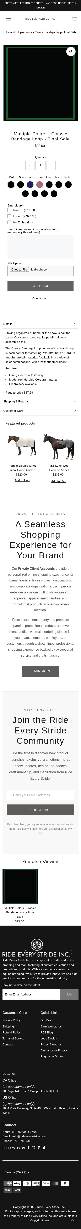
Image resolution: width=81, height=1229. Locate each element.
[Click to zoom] (71, 51)
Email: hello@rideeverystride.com (24, 1136)
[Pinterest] (39, 1148)
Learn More (40, 671)
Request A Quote (51, 1056)
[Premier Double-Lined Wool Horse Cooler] (22, 445)
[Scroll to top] (73, 1221)
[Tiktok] (44, 1148)
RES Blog (46, 1032)
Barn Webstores (51, 1026)
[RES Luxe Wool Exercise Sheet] (59, 445)
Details (7, 323)
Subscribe (40, 810)
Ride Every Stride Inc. (51, 1207)
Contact (7, 1044)
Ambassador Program (54, 1050)
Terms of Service (13, 1038)
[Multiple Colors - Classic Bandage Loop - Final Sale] (20, 886)
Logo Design (48, 1038)
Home (8, 32)
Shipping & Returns (16, 401)
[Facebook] (28, 1148)
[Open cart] (74, 19)
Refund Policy (11, 1032)
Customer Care (13, 410)
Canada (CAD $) (15, 1172)
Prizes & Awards (51, 1044)
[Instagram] (33, 1148)
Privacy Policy (11, 1020)
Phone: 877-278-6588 (16, 1140)
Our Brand (47, 1020)
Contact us (39, 298)
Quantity (40, 157)
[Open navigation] (12, 18)
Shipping (8, 1026)
